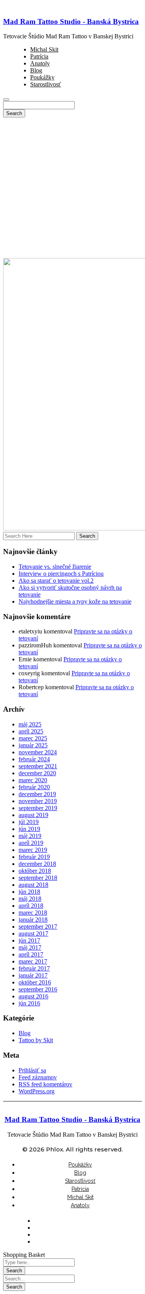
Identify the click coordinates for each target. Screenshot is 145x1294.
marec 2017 (33, 961)
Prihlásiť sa (32, 1070)
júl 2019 (29, 822)
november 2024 (38, 752)
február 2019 (34, 856)
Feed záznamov (38, 1077)
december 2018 (37, 863)
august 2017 (33, 933)
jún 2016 (29, 1003)
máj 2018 (30, 898)
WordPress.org (37, 1091)
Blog (25, 1033)
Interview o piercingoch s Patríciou (61, 573)
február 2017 (34, 968)
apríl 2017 (31, 954)
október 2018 (35, 870)
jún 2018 (29, 891)
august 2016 (33, 996)
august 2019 (33, 815)
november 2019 (38, 801)
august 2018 (33, 884)
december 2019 (37, 794)
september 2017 (38, 926)
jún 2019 (29, 829)
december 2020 (37, 773)
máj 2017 (30, 947)
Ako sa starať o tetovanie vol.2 (56, 580)
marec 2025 (33, 738)
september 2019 (38, 808)
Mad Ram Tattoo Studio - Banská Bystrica (71, 21)
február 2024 (34, 759)
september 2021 (38, 766)
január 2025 (33, 745)
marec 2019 (33, 850)
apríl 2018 (31, 905)
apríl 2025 (31, 731)
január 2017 (33, 975)
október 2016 (35, 982)
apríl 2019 (31, 843)
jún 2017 (29, 940)
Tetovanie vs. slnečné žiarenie (55, 566)
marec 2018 (33, 912)
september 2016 (38, 989)
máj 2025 (30, 724)
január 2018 (33, 919)
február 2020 (34, 787)
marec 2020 (33, 780)
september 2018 (38, 877)
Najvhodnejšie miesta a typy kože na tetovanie (75, 601)
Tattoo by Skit (36, 1040)
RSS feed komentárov (45, 1084)
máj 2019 (30, 836)
